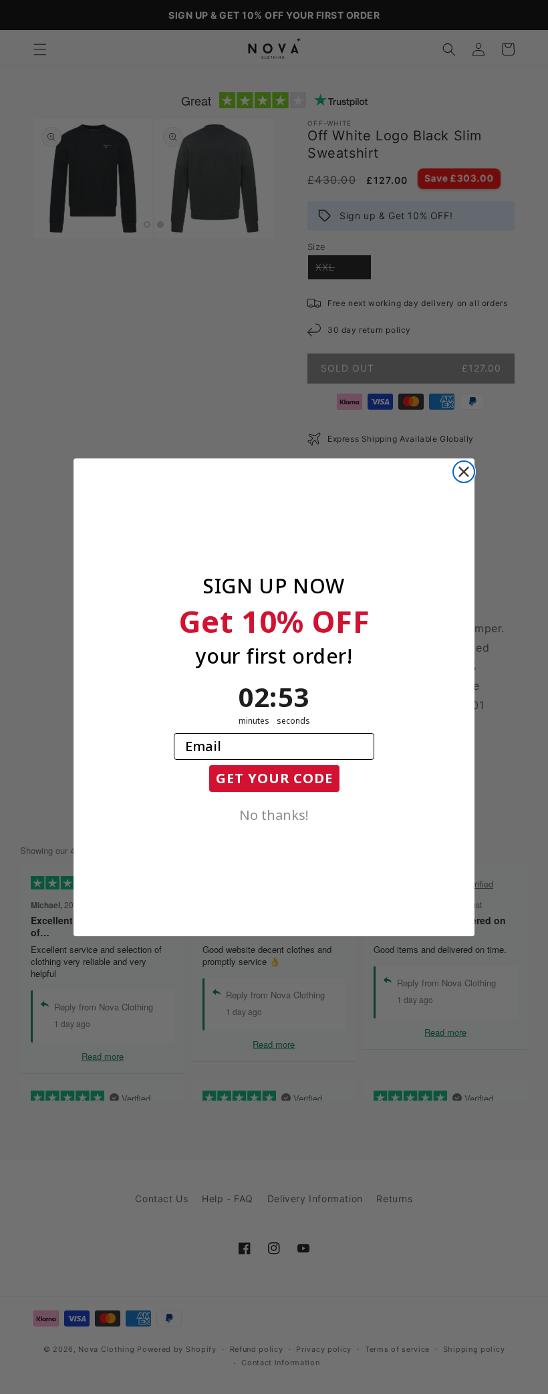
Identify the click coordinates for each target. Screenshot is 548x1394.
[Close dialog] (463, 471)
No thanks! (274, 814)
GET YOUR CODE (274, 778)
